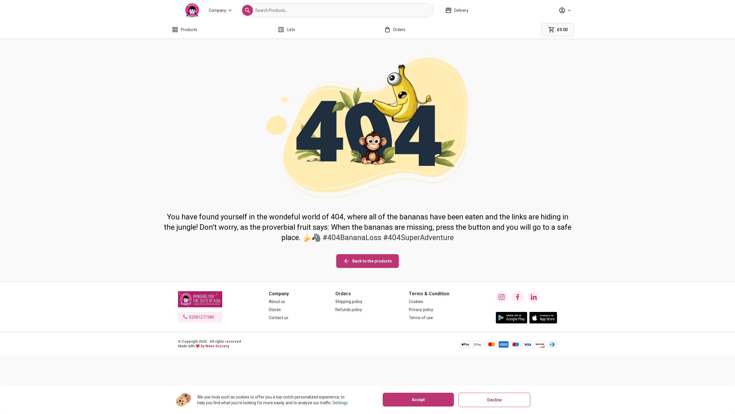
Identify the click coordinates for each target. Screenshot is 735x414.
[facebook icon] (517, 297)
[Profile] (564, 10)
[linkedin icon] (533, 297)
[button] (247, 10)
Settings (340, 402)
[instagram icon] (501, 297)
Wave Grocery (217, 346)
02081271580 (201, 317)
